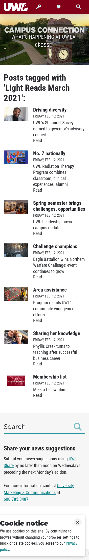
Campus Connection (44, 30)
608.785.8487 (16, 499)
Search (15, 427)
